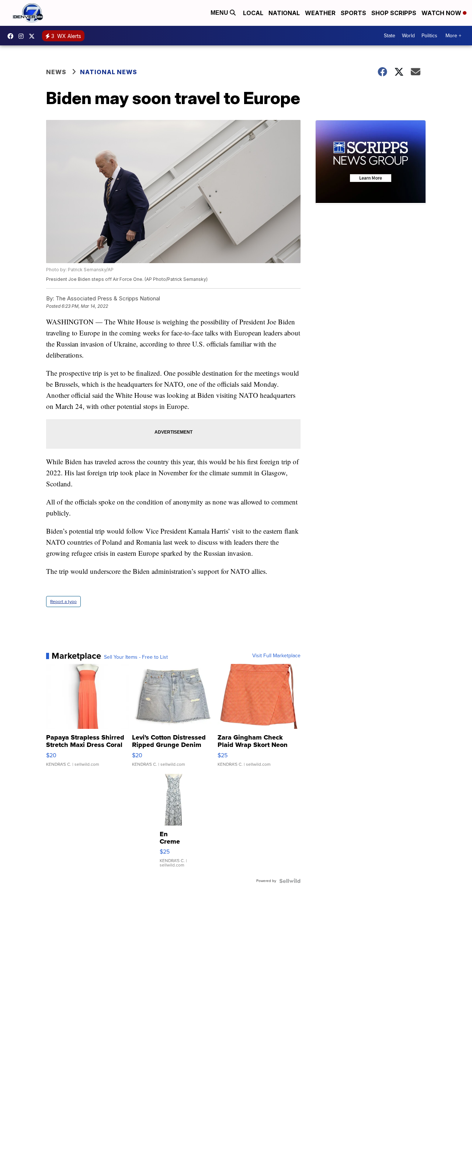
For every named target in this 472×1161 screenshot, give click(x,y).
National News (108, 72)
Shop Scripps (393, 13)
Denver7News (12, 36)
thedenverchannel (22, 36)
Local (253, 13)
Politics (429, 35)
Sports (353, 13)
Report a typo (63, 601)
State (389, 35)
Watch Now (442, 13)
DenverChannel (33, 36)
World (408, 35)
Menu (220, 13)
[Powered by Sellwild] (290, 880)
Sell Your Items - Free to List (136, 657)
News (56, 72)
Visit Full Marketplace (276, 655)
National (284, 13)
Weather (320, 13)
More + (453, 35)
